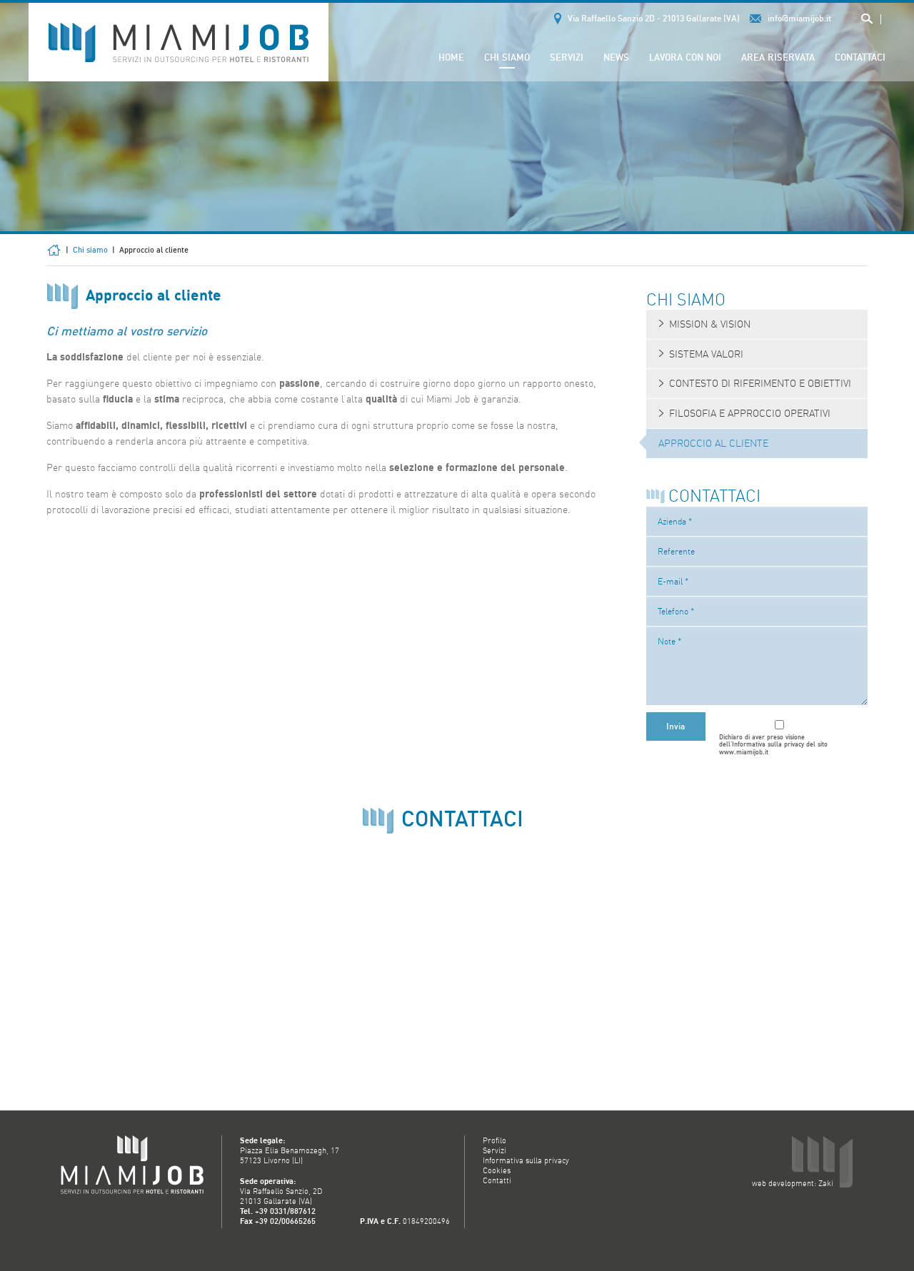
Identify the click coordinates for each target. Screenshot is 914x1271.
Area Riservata (778, 57)
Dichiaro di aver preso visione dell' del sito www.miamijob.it (773, 745)
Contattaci (860, 57)
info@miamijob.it (799, 18)
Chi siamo (507, 57)
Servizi (566, 57)
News (616, 57)
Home (451, 57)
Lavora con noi (685, 57)
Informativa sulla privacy (768, 744)
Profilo (494, 1140)
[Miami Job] (178, 41)
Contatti (497, 1180)
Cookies (497, 1170)
